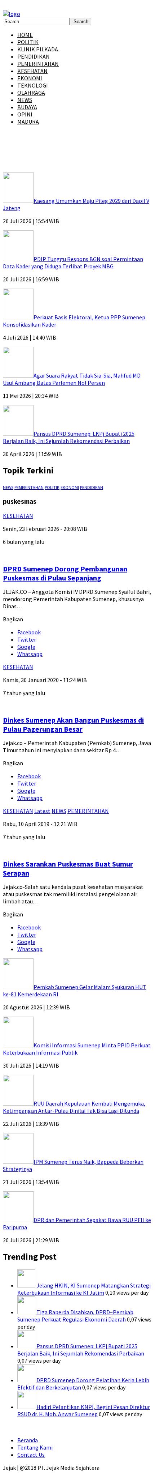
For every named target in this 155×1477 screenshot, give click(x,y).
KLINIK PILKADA (37, 49)
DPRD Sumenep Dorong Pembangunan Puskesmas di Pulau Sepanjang (65, 573)
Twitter (26, 639)
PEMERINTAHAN (38, 63)
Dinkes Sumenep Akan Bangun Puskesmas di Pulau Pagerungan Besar (73, 724)
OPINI (24, 114)
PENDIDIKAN (33, 56)
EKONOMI (29, 78)
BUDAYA (27, 107)
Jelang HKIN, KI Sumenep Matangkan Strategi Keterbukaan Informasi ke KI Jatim (84, 1289)
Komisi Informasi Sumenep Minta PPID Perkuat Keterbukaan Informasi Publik (77, 1049)
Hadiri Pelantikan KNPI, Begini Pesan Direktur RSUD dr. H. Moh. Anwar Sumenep (83, 1410)
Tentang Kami (35, 1447)
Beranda (27, 1440)
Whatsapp (30, 653)
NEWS (24, 99)
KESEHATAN (32, 71)
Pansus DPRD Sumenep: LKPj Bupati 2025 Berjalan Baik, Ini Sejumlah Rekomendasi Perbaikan (68, 437)
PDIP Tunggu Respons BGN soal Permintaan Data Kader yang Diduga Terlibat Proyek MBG (73, 262)
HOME (25, 34)
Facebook (29, 632)
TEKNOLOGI (32, 85)
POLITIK (28, 42)
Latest (42, 810)
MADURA (28, 121)
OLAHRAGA (31, 92)
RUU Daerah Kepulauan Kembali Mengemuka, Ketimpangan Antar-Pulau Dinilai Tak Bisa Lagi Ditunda (74, 1107)
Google (26, 646)
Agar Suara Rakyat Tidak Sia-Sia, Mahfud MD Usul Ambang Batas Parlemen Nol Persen (72, 379)
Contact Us (31, 1454)
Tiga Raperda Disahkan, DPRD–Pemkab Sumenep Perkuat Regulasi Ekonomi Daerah (75, 1315)
